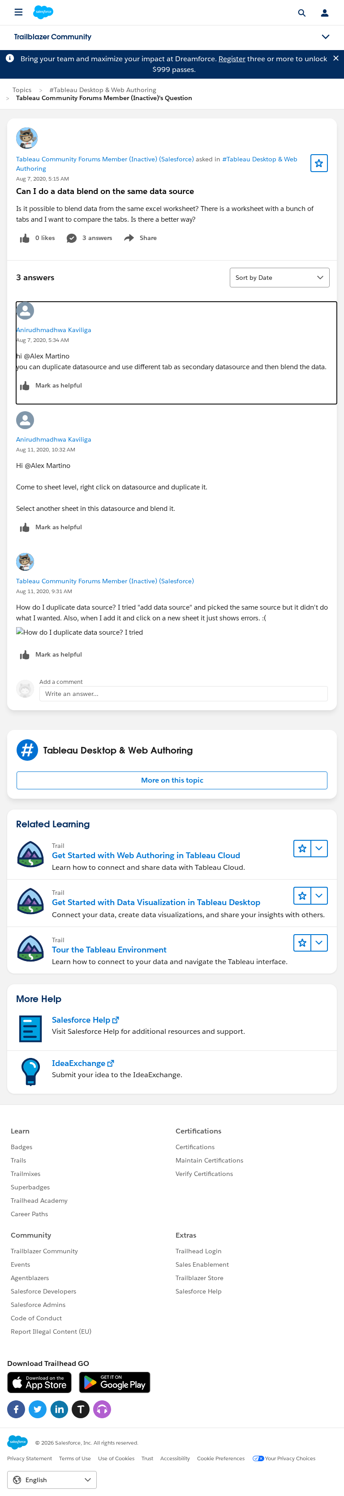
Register (232, 58)
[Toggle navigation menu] (325, 37)
